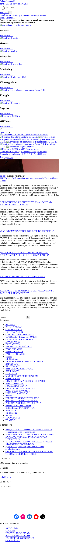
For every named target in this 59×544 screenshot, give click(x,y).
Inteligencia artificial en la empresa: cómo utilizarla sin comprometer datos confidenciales (28, 430)
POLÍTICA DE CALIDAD (17, 535)
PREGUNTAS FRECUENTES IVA (21, 400)
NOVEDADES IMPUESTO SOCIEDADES (25, 381)
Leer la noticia (6, 200)
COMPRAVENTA (13, 329)
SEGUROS (10, 410)
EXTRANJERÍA (13, 344)
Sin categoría (11, 413)
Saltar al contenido (8, 1)
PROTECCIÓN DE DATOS (18, 405)
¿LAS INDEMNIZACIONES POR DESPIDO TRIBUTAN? (27, 231)
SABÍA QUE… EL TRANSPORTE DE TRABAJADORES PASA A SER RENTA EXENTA (27, 292)
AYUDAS (10, 324)
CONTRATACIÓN (14, 332)
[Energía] (22, 90)
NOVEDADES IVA (14, 383)
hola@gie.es (5, 477)
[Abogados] (8, 51)
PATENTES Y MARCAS (16, 393)
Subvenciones (27, 15)
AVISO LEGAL (12, 528)
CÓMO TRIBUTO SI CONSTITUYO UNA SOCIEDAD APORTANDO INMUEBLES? (26, 203)
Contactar (42, 15)
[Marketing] (11, 64)
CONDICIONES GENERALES (19, 538)
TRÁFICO (10, 420)
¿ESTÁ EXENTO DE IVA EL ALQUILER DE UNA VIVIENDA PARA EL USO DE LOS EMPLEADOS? (24, 253)
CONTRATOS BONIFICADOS (19, 334)
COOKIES (10, 531)
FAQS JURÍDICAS (14, 351)
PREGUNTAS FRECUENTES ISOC (22, 398)
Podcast (8, 396)
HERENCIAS (11, 359)
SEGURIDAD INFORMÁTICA (20, 408)
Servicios (4, 12)
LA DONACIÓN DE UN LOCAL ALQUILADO (22, 276)
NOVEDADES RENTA (16, 386)
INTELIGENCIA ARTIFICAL (19, 369)
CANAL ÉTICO (12, 540)
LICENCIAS (11, 373)
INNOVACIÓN (12, 366)
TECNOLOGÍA (12, 418)
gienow (8, 356)
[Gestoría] (10, 38)
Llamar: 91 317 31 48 (24, 154)
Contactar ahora (7, 154)
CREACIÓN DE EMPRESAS (19, 339)
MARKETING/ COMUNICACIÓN (21, 376)
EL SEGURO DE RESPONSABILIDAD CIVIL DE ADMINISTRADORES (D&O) (28, 443)
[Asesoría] (15, 25)
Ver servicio (6, 35)
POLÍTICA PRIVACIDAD (17, 533)
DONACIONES (12, 342)
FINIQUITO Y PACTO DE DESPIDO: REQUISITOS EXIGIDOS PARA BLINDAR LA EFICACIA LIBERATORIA (29, 436)
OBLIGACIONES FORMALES (20, 388)
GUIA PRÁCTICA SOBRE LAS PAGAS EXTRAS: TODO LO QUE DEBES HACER (29, 452)
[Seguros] (10, 103)
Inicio (2, 176)
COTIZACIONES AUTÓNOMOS (21, 337)
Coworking (15, 15)
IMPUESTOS (11, 364)
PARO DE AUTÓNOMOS (17, 391)
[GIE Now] (10, 116)
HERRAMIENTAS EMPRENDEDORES (24, 361)
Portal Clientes (6, 18)
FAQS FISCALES (13, 349)
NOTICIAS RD (12, 378)
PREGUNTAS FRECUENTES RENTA (23, 403)
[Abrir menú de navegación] (14, 18)
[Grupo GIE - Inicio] (9, 10)
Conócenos (5, 15)
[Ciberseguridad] (13, 77)
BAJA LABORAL (13, 327)
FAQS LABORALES (15, 354)
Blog (35, 15)
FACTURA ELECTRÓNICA (18, 347)
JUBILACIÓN (12, 371)
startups (8, 415)
